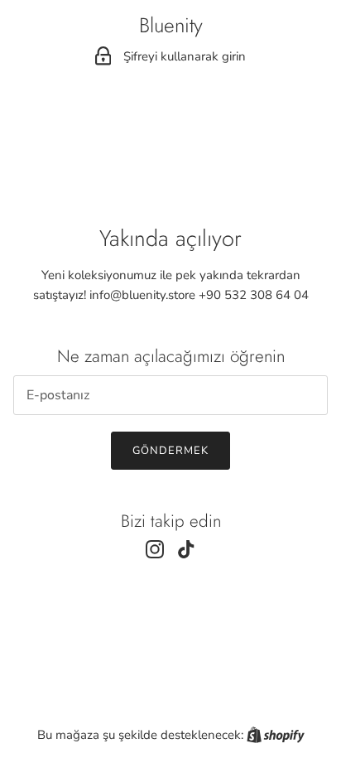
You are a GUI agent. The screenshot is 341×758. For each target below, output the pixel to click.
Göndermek (170, 450)
